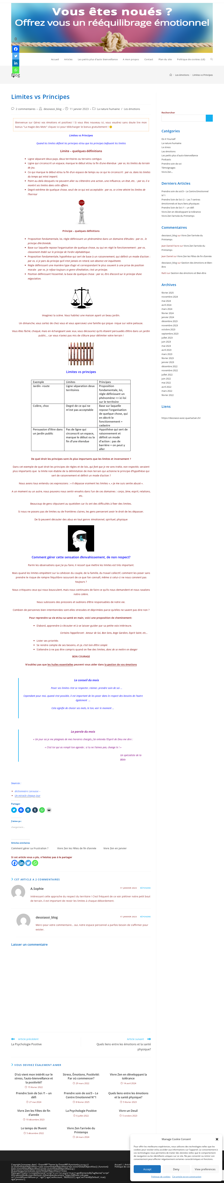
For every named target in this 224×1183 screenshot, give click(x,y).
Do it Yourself (168, 139)
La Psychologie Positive (81, 1111)
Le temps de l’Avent (34, 1128)
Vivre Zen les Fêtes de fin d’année (76, 848)
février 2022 (168, 395)
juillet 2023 (167, 337)
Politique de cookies (160, 1176)
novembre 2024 (170, 296)
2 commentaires (25, 109)
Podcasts (166, 159)
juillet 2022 (167, 374)
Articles (128, 1164)
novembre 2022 (170, 370)
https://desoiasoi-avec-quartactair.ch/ (181, 418)
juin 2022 (166, 378)
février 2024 (168, 313)
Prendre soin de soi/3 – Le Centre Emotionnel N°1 (81, 1095)
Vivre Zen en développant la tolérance (128, 1076)
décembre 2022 (169, 366)
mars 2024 (167, 308)
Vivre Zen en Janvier (115, 848)
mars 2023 (167, 354)
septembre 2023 (170, 333)
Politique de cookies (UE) (127, 1166)
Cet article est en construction (186, 1176)
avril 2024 (166, 304)
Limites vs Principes (202, 74)
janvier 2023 (168, 362)
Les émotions (132, 109)
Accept (147, 1169)
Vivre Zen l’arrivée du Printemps (81, 1130)
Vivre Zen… (167, 171)
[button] (217, 1139)
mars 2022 (167, 390)
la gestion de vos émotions (120, 664)
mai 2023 (166, 345)
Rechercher (168, 112)
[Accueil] (171, 74)
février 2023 (168, 358)
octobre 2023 (168, 329)
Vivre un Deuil (128, 1111)
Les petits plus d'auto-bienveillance (180, 155)
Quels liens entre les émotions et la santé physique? (128, 1095)
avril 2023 (166, 349)
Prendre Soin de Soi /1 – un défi (34, 1095)
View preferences (205, 1169)
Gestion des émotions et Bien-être (188, 273)
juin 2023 (166, 341)
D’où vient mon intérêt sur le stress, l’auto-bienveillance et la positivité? (34, 1078)
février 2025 (168, 292)
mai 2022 (166, 382)
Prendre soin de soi (171, 163)
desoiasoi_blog (52, 109)
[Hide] (13, 76)
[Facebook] (15, 863)
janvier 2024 (168, 317)
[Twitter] (28, 863)
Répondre (145, 888)
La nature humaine (108, 109)
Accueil (118, 1164)
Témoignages (168, 167)
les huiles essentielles (60, 664)
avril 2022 (166, 386)
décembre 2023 (169, 321)
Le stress (166, 147)
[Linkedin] (21, 863)
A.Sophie (37, 889)
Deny (176, 1169)
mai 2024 (166, 300)
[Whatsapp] (35, 863)
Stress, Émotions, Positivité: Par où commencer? (81, 1076)
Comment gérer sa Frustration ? (29, 848)
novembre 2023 (170, 325)
